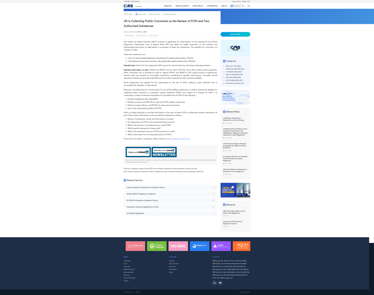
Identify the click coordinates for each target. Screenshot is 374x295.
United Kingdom (129, 35)
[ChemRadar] (178, 246)
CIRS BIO (127, 1)
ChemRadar (212, 6)
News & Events (182, 6)
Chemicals (142, 14)
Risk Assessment (153, 35)
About (224, 6)
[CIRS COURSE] (157, 246)
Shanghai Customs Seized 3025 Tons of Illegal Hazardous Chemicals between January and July (164, 168)
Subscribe (235, 34)
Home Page (128, 14)
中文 (248, 1)
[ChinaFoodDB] (135, 246)
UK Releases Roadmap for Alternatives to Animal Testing (233, 119)
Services (168, 6)
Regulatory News (170, 14)
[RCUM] (221, 246)
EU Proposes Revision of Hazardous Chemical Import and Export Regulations (235, 158)
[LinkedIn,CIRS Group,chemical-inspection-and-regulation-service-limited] (214, 283)
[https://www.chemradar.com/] (235, 97)
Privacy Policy (128, 292)
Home (234, 1)
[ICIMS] (199, 246)
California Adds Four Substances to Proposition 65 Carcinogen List (235, 170)
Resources (198, 6)
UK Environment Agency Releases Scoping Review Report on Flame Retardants (234, 146)
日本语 (244, 1)
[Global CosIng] (242, 246)
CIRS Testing (135, 1)
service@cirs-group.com (180, 139)
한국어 (239, 1)
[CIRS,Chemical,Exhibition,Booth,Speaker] (235, 190)
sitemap (137, 292)
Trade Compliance (141, 35)
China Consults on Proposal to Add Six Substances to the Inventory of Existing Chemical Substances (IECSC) (165, 171)
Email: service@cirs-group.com (222, 278)
